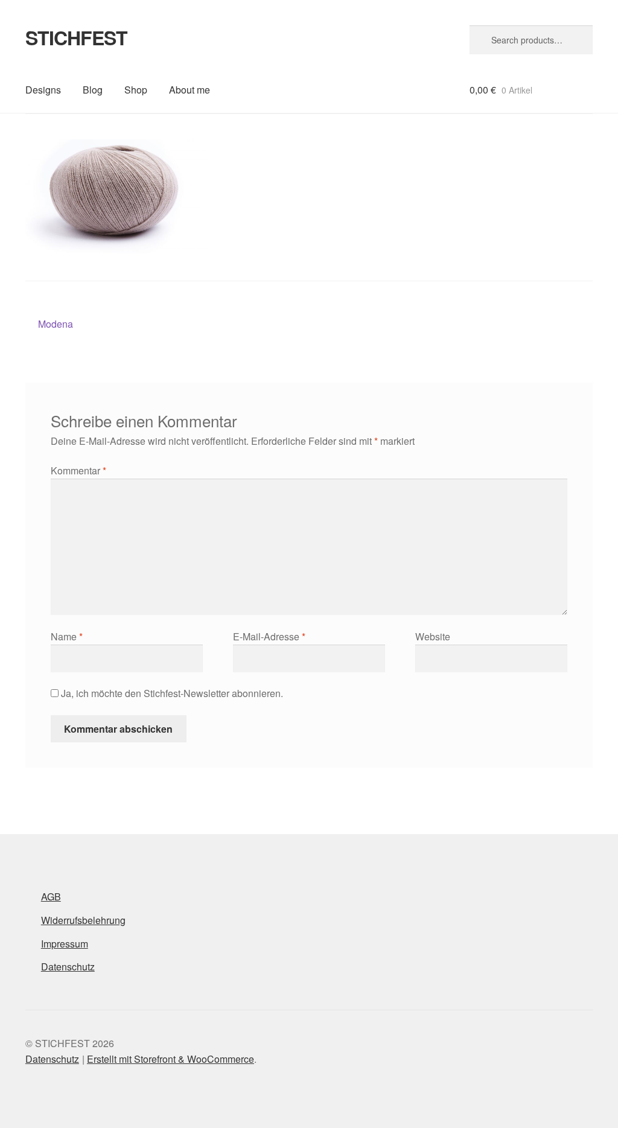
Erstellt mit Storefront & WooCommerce (170, 1059)
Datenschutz (68, 966)
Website (432, 636)
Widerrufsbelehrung (83, 920)
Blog (93, 90)
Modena (55, 324)
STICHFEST (76, 37)
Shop (135, 90)
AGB (51, 896)
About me (189, 90)
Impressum (64, 944)
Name (67, 636)
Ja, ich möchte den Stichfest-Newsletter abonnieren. (171, 693)
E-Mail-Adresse (269, 636)
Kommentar (78, 470)
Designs (43, 90)
